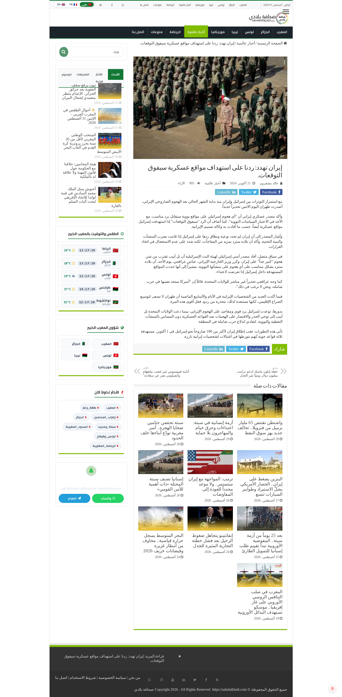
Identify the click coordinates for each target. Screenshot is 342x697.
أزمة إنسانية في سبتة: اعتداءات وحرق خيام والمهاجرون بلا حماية (213, 427)
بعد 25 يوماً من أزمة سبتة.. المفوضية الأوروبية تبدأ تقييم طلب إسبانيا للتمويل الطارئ (260, 543)
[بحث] (63, 52)
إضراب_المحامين (106, 417)
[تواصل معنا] (149, 680)
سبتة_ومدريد (108, 426)
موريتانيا (200, 4)
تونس (221, 4)
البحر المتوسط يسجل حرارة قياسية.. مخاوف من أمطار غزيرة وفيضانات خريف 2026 (162, 543)
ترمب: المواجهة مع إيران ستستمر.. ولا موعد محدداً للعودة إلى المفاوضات (210, 486)
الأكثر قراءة (99, 78)
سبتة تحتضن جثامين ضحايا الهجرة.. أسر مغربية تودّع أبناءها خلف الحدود (162, 430)
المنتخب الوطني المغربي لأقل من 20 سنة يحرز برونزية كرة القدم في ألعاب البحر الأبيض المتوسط (92, 143)
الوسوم (67, 74)
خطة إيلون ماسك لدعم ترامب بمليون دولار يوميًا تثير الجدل (257, 372)
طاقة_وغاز (91, 407)
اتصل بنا (144, 4)
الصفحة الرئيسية (270, 43)
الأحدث (115, 74)
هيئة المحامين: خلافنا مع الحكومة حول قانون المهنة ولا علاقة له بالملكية (79, 170)
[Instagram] (161, 680)
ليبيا (211, 4)
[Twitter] (101, 5)
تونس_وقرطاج (107, 436)
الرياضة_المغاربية (105, 445)
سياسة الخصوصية (112, 678)
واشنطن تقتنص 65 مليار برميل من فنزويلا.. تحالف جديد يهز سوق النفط (260, 427)
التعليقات (83, 74)
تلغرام (72, 498)
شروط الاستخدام (83, 678)
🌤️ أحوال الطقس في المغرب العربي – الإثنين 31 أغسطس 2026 (79, 116)
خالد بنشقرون (269, 183)
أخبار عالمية (185, 4)
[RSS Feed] (123, 5)
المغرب (243, 4)
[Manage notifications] (332, 688)
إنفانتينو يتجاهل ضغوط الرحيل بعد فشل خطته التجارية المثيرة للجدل (212, 540)
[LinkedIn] (184, 680)
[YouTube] (173, 680)
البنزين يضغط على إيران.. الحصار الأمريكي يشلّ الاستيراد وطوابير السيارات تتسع (261, 486)
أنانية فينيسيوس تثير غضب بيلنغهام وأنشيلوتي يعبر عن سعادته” (166, 372)
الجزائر (232, 4)
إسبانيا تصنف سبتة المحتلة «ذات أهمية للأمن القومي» (166, 484)
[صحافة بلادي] (268, 17)
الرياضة (170, 4)
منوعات (157, 4)
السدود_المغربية (78, 426)
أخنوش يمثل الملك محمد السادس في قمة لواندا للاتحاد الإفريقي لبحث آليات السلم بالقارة (91, 197)
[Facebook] (112, 5)
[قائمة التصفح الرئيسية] (286, 13)
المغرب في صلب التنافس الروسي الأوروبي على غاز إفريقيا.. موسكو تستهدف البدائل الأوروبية (260, 602)
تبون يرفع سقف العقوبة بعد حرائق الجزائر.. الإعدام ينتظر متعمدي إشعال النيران (79, 91)
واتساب (106, 498)
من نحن (134, 678)
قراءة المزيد (114, 658)
